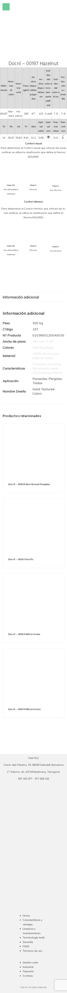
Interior (57, 373)
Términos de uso (32, 950)
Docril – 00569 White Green (24, 634)
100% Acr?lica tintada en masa (46, 356)
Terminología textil (33, 937)
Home (26, 915)
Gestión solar (30, 962)
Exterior (44, 373)
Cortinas (28, 975)
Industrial (28, 967)
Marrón (38, 347)
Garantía (28, 942)
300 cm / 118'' (43, 341)
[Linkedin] (40, 851)
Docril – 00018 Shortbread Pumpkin (29, 484)
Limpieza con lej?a (46, 364)
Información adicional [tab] (21, 297)
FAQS (26, 946)
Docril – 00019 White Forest (24, 709)
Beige (49, 347)
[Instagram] (26, 851)
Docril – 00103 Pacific (20, 559)
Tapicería (28, 971)
